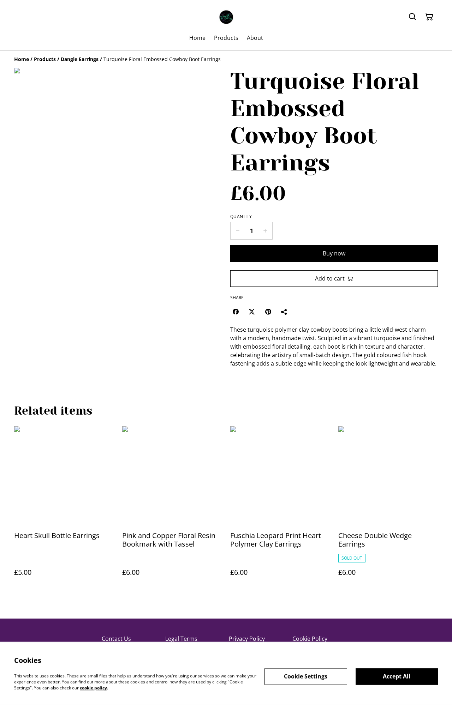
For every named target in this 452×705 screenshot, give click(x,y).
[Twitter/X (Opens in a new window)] (251, 311)
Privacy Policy (247, 639)
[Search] (412, 17)
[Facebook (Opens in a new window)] (235, 311)
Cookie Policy (309, 639)
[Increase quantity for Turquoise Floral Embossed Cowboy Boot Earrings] (265, 231)
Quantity (241, 216)
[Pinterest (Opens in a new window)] (268, 311)
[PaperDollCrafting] (226, 17)
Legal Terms (181, 639)
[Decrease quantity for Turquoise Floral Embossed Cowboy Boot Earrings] (237, 231)
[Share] (284, 311)
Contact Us (116, 639)
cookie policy (93, 688)
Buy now (334, 253)
